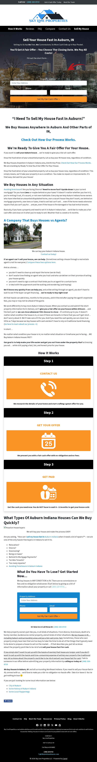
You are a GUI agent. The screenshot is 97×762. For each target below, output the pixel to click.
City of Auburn (15, 685)
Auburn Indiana (42, 536)
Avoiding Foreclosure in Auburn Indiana (25, 566)
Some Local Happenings (19, 691)
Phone (28, 88)
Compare (50, 29)
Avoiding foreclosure (12, 189)
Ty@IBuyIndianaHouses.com (48, 754)
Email (68, 88)
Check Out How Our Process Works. (48, 139)
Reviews (30, 29)
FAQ (40, 29)
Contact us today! (48, 254)
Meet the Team (69, 2)
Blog (69, 719)
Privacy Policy (60, 719)
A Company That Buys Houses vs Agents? (35, 220)
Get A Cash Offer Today (52, 2)
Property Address (48, 79)
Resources (47, 719)
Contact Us (64, 29)
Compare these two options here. (41, 262)
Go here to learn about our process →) (21, 324)
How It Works (78, 719)
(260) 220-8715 (58, 586)
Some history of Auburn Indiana (22, 688)
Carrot (65, 758)
